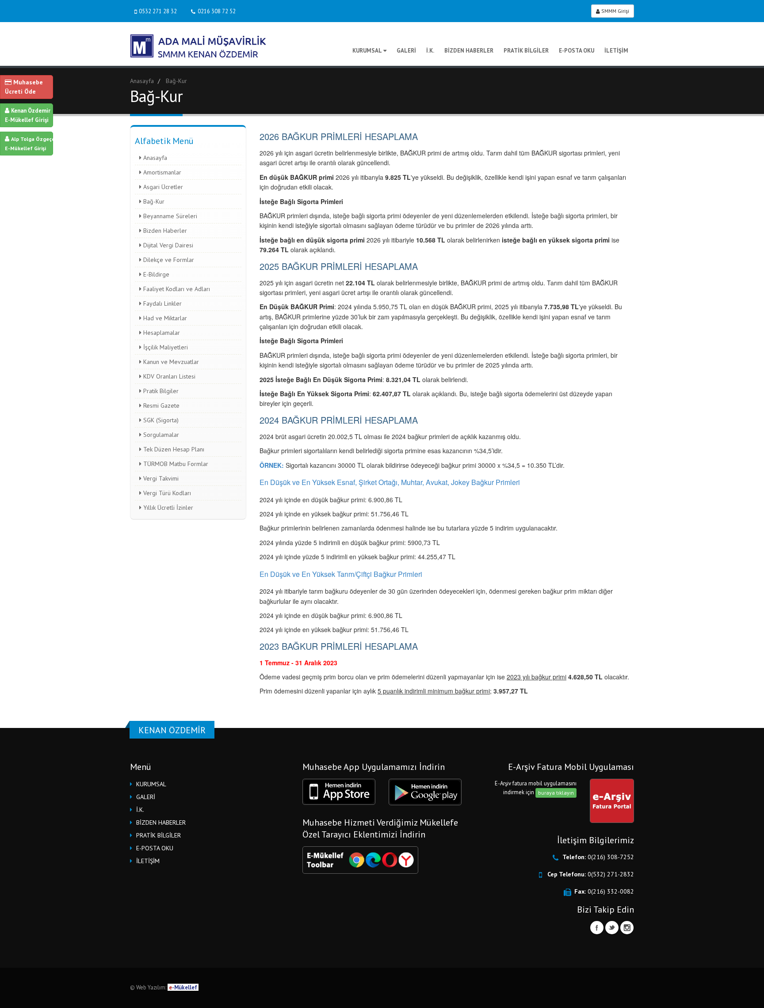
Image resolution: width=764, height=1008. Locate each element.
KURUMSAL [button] (151, 784)
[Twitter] (612, 927)
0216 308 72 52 (217, 11)
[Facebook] (597, 927)
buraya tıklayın (556, 792)
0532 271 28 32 (158, 11)
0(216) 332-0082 (611, 891)
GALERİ (406, 50)
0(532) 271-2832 (611, 874)
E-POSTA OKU (576, 50)
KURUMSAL (367, 50)
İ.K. (430, 50)
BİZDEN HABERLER (468, 50)
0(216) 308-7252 (611, 857)
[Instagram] (627, 927)
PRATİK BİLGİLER (526, 50)
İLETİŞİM (616, 50)
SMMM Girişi (614, 11)
